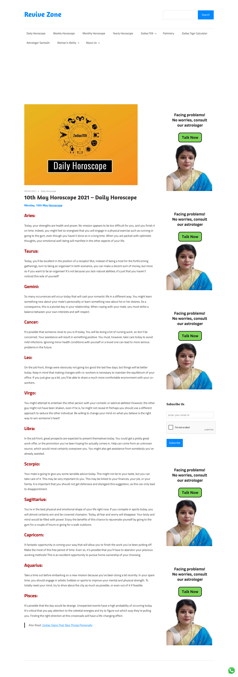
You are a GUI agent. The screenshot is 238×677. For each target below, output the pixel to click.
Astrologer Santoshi (38, 43)
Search (206, 15)
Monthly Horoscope (94, 33)
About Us (91, 43)
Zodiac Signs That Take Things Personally (67, 625)
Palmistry (168, 33)
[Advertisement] (119, 71)
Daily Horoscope (36, 33)
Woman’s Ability (66, 43)
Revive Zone (42, 14)
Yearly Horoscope (123, 33)
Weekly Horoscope (64, 33)
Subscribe (174, 443)
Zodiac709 (147, 33)
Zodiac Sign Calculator (194, 33)
